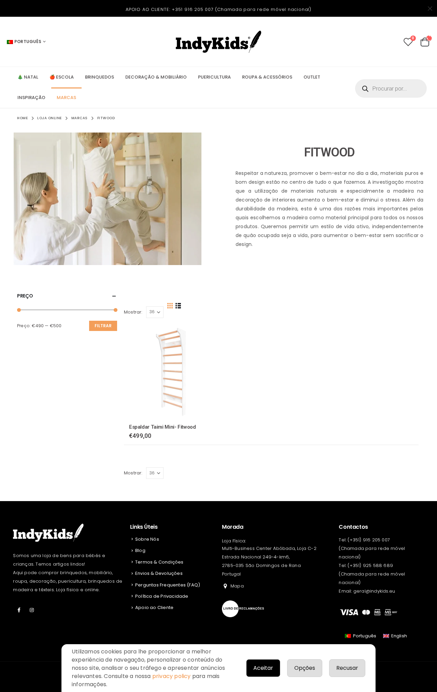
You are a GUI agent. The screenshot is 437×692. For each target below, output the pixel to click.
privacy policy (171, 676)
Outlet (312, 77)
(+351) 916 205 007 (369, 540)
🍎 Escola (62, 77)
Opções (304, 668)
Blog (140, 550)
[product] (170, 371)
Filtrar (103, 326)
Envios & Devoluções (159, 573)
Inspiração (31, 97)
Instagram (32, 610)
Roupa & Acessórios (267, 77)
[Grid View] (170, 305)
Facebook (19, 610)
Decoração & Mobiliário (156, 77)
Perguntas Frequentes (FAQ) (167, 585)
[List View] (178, 305)
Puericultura (214, 77)
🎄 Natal (27, 77)
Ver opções (206, 336)
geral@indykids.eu (374, 591)
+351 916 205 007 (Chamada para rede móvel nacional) (241, 9)
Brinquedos (99, 77)
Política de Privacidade (161, 596)
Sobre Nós (147, 539)
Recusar (347, 668)
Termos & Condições (159, 562)
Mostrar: (133, 312)
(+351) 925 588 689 (370, 565)
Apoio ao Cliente (154, 607)
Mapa (237, 586)
